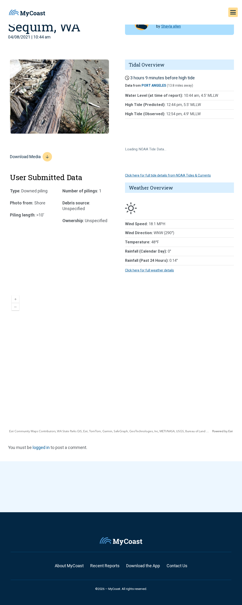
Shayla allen (171, 26)
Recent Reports (105, 565)
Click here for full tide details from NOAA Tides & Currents (168, 175)
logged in (41, 447)
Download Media (25, 156)
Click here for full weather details (149, 270)
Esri (230, 431)
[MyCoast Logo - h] (27, 13)
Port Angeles (154, 85)
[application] (121, 362)
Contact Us (177, 565)
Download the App (143, 565)
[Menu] (233, 12)
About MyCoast (69, 565)
